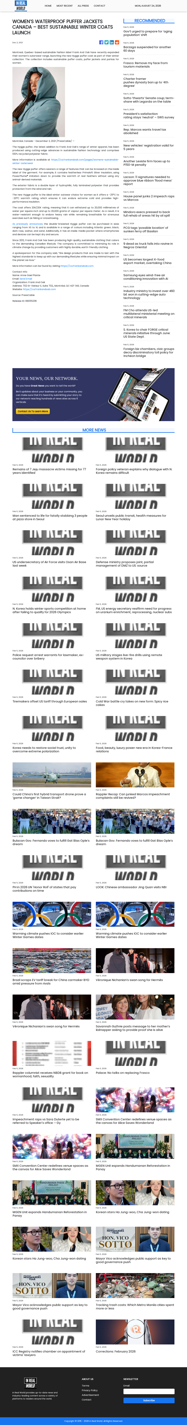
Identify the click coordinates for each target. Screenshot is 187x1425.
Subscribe (149, 1400)
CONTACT (99, 5)
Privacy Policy (90, 1390)
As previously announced (27, 224)
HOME (48, 5)
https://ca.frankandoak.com (77, 266)
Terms (85, 1385)
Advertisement (90, 1395)
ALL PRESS (83, 5)
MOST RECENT (65, 5)
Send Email (26, 278)
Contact (86, 1399)
